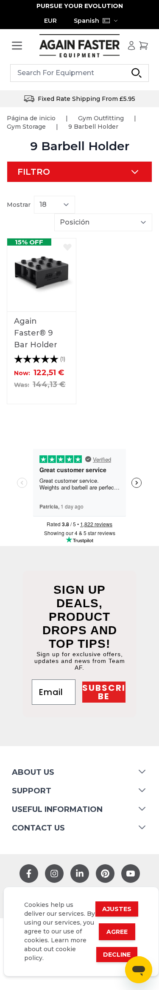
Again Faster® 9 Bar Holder (35, 332)
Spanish (86, 20)
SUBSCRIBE (104, 692)
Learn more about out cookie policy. (55, 949)
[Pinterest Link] (105, 873)
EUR (50, 20)
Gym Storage (26, 126)
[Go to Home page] (79, 45)
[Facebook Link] (29, 873)
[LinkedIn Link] (79, 873)
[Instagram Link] (54, 873)
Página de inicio (31, 118)
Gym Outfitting (101, 118)
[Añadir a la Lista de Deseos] (67, 247)
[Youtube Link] (130, 873)
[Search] (136, 73)
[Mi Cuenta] (131, 46)
